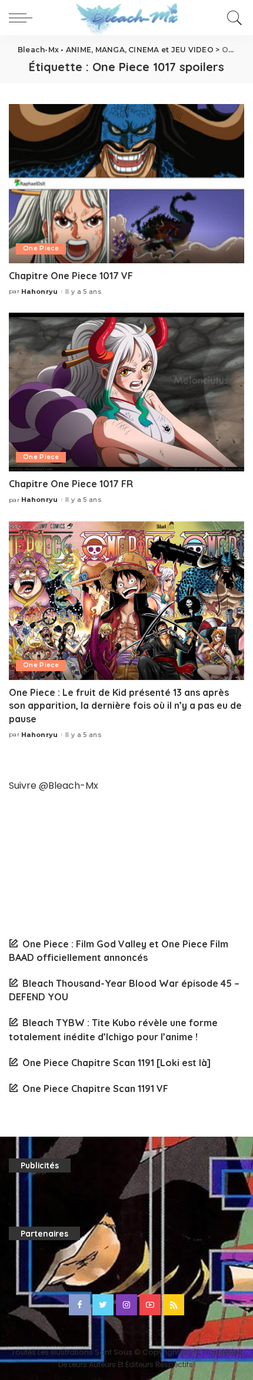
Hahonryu (39, 292)
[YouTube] (150, 1304)
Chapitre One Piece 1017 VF (71, 276)
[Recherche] (232, 17)
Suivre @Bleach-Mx (53, 785)
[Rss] (173, 1304)
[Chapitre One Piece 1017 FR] (126, 392)
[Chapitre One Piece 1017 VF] (126, 183)
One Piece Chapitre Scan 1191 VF (95, 1088)
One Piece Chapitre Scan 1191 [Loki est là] (116, 1063)
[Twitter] (103, 1304)
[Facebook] (79, 1304)
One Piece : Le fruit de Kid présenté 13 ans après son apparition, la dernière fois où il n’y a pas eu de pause (125, 705)
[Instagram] (126, 1304)
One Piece (41, 248)
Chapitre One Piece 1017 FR (71, 484)
